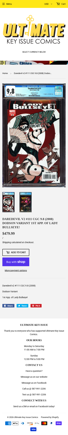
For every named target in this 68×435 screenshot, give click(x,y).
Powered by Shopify (50, 417)
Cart (63, 4)
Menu (9, 4)
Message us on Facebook (34, 383)
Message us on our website (34, 377)
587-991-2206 (39, 388)
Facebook (43, 406)
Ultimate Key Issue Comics (26, 417)
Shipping (6, 242)
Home (5, 73)
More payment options (16, 270)
